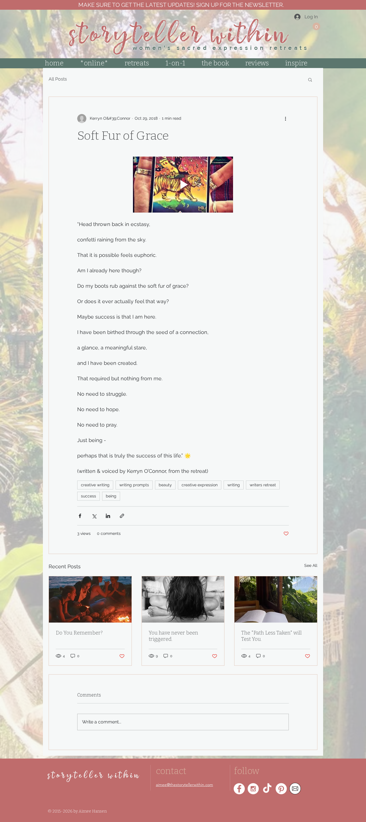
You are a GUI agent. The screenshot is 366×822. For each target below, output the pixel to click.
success (88, 496)
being (111, 496)
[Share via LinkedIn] (108, 516)
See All (310, 565)
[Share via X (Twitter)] (94, 516)
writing (233, 485)
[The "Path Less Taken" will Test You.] (275, 599)
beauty (165, 485)
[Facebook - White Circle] (239, 788)
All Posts (58, 79)
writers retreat (263, 485)
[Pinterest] (281, 788)
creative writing (95, 485)
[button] (316, 26)
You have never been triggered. (173, 636)
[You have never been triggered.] (183, 599)
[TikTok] (267, 788)
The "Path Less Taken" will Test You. (271, 636)
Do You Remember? (79, 633)
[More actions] (285, 118)
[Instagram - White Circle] (253, 788)
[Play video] (183, 185)
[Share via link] (122, 516)
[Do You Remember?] (90, 599)
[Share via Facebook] (80, 516)
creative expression (200, 485)
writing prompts (134, 485)
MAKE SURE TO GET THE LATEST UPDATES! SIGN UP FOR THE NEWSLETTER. (180, 4)
